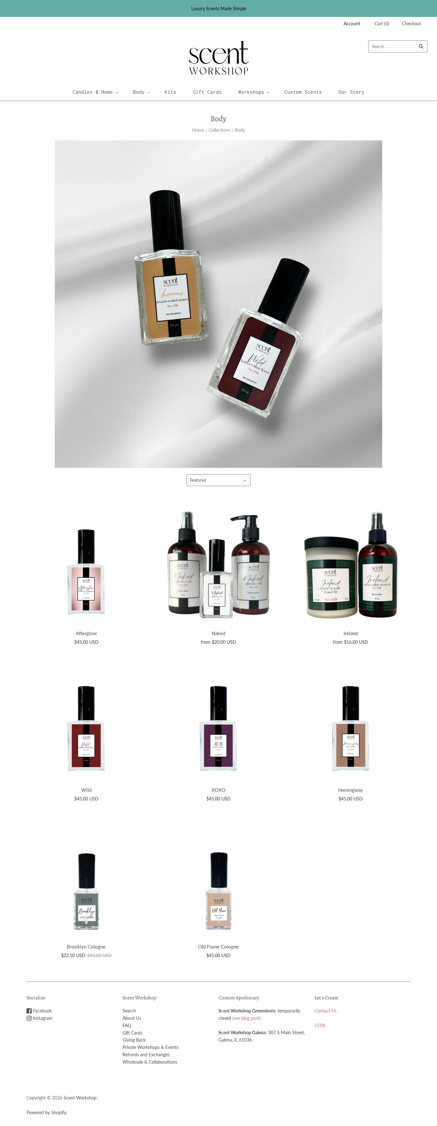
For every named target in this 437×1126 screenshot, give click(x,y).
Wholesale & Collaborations (150, 1062)
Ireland (351, 633)
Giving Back (134, 1040)
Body (139, 92)
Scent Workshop (80, 1097)
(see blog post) (246, 1018)
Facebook (42, 1010)
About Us (132, 1018)
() (382, 23)
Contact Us (325, 1010)
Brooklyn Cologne (86, 946)
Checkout (411, 23)
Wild (86, 790)
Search (129, 1010)
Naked (218, 633)
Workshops (251, 92)
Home (198, 130)
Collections (219, 130)
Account (352, 23)
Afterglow (86, 633)
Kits (170, 92)
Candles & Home (93, 92)
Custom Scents (303, 92)
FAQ (127, 1025)
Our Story (351, 92)
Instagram (42, 1018)
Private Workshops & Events (151, 1047)
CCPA (319, 1025)
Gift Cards (207, 92)
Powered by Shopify (46, 1112)
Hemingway (350, 790)
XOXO (218, 790)
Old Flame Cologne (218, 946)
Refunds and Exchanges (146, 1054)
